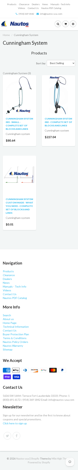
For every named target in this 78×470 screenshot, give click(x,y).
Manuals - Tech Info (60, 4)
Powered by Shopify (39, 462)
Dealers (36, 4)
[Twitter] (7, 436)
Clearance (24, 4)
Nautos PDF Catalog (51, 8)
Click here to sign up (15, 423)
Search (7, 315)
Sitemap (7, 349)
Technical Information (16, 326)
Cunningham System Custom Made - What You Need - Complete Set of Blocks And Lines (19, 206)
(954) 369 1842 (26, 13)
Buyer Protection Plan (16, 334)
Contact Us (33, 8)
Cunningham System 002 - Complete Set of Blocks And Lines (58, 122)
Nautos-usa (23, 458)
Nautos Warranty (13, 345)
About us (8, 319)
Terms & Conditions (15, 338)
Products (11, 4)
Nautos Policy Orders (15, 341)
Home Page (9, 322)
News (45, 4)
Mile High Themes (61, 458)
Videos (21, 8)
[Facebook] (16, 436)
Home (6, 35)
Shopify (35, 458)
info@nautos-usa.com (51, 13)
